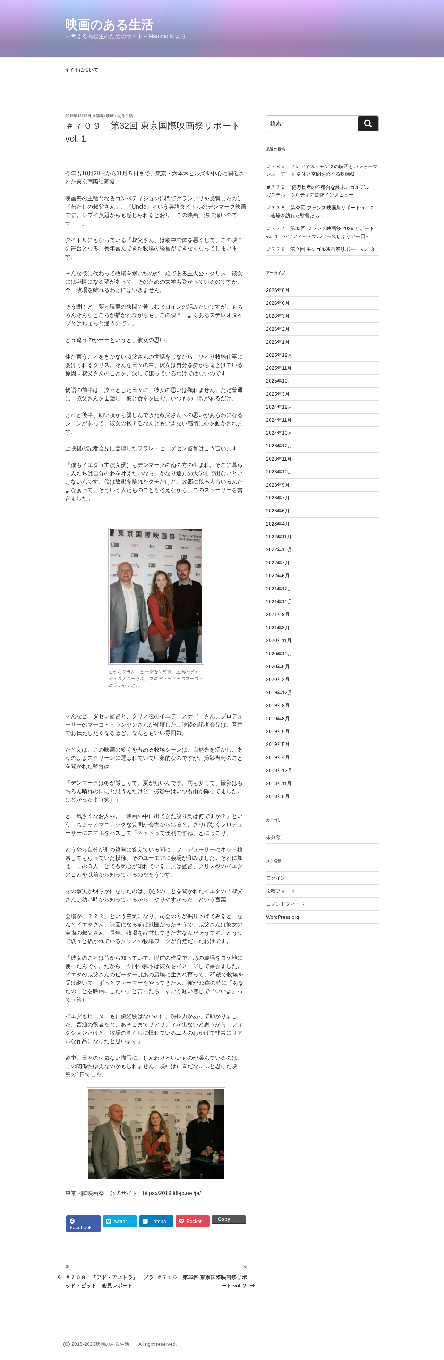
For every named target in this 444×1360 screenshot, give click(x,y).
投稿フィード (280, 891)
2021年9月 (278, 614)
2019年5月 (278, 744)
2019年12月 (279, 692)
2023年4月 (278, 524)
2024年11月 (279, 420)
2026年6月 (278, 303)
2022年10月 (279, 549)
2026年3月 (278, 316)
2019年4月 (278, 757)
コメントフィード (285, 904)
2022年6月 (278, 575)
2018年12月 (279, 770)
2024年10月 (279, 433)
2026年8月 (278, 290)
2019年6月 (278, 731)
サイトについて (82, 70)
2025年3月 (278, 394)
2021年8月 (278, 627)
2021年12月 (279, 588)
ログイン (275, 878)
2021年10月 (279, 601)
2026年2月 (278, 329)
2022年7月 (278, 562)
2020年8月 (278, 666)
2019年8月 (278, 718)
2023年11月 (279, 459)
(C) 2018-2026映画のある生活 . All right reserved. (120, 1344)
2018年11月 (279, 783)
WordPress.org (282, 917)
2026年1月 (278, 342)
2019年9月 (278, 705)
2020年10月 (279, 653)
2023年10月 (279, 472)
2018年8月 (278, 796)
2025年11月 (279, 368)
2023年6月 (278, 510)
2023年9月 (278, 485)
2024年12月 (279, 407)
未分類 (273, 837)
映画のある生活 (115, 24)
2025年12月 (279, 355)
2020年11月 (279, 640)
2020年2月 (278, 679)
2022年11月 (279, 536)
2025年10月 (279, 381)
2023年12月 (279, 445)
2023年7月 (278, 498)
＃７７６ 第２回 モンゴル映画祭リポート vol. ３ (320, 249)
